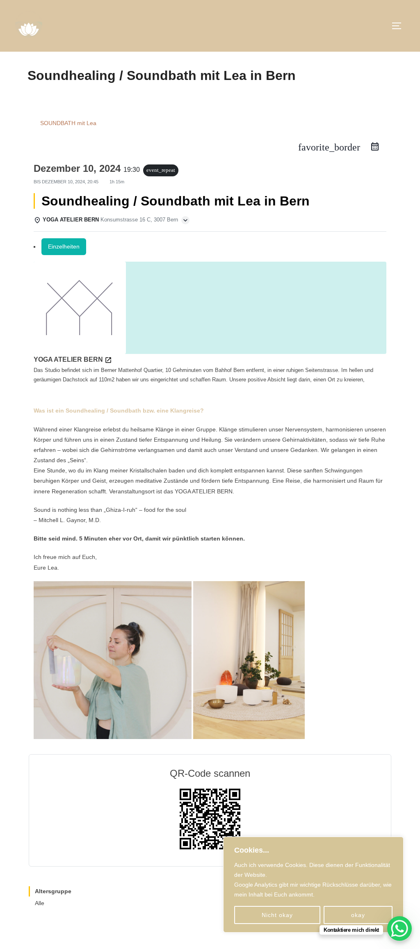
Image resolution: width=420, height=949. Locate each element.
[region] (313, 885)
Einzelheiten (64, 246)
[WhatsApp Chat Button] (399, 928)
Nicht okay (277, 915)
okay (358, 915)
